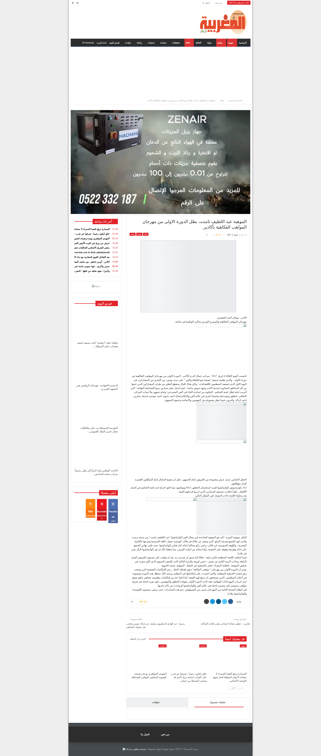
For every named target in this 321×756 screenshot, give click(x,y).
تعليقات (155, 702)
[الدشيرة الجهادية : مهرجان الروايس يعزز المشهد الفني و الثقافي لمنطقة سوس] (96, 367)
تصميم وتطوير (139, 749)
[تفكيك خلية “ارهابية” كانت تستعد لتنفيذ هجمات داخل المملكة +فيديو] (96, 324)
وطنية (219, 42)
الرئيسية (243, 42)
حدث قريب (102, 42)
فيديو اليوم (114, 42)
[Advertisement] (160, 71)
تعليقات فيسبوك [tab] (217, 702)
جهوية (230, 42)
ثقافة (187, 42)
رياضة (139, 42)
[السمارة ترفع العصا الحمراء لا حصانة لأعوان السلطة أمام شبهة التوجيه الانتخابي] (228, 657)
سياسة (163, 42)
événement (88, 42)
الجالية (198, 42)
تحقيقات (176, 42)
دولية (209, 42)
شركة (129, 749)
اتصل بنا (206, 3)
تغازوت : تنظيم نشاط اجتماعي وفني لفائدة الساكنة (225, 623)
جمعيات (151, 42)
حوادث (128, 42)
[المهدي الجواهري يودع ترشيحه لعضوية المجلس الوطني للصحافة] (148, 657)
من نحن (218, 3)
